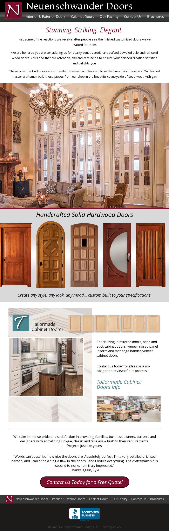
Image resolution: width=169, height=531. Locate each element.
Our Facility (109, 16)
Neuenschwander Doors (31, 499)
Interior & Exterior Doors (46, 16)
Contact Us (133, 16)
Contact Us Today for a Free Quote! (85, 482)
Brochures (155, 16)
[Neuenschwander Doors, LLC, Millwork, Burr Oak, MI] (84, 515)
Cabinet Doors (82, 16)
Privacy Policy (112, 527)
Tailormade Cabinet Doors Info (119, 384)
